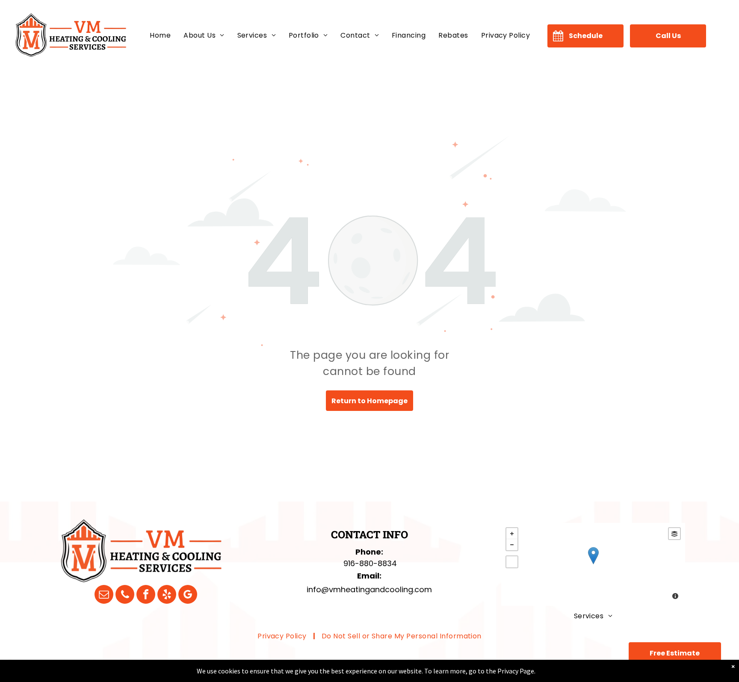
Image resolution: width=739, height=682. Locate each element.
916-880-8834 (370, 563)
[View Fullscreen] (511, 561)
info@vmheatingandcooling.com (369, 589)
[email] (104, 595)
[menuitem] (160, 35)
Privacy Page (515, 671)
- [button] (511, 544)
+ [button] (511, 533)
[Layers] (674, 533)
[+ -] (593, 564)
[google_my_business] (187, 595)
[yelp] (166, 595)
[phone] (124, 595)
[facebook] (145, 595)
